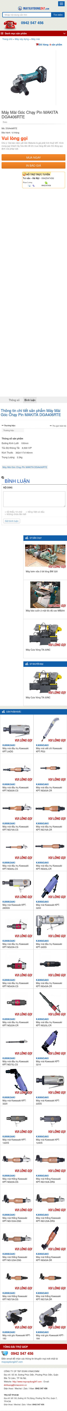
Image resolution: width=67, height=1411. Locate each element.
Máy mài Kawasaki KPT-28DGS (14, 904)
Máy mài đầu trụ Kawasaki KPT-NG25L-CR (49, 1022)
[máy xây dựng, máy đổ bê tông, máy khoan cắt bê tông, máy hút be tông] (33, 8)
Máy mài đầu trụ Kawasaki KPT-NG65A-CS (15, 787)
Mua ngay (33, 157)
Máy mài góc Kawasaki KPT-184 (50, 1335)
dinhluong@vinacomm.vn (15, 1384)
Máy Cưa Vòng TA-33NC (38, 649)
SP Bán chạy (36, 538)
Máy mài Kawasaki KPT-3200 (48, 904)
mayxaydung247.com (12, 1361)
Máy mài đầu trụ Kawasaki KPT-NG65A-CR (49, 787)
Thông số (14, 400)
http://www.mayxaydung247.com (27, 1381)
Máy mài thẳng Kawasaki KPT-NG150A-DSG (14, 1218)
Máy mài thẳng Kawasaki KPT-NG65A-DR (48, 1257)
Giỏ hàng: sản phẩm (50, 44)
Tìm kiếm (58, 14)
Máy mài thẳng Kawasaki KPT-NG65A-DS (14, 1178)
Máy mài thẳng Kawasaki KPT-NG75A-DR (48, 1296)
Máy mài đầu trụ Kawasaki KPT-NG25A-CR (15, 1022)
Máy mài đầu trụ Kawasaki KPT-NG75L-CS (15, 1061)
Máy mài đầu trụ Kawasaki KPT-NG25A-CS (15, 944)
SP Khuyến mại (36, 664)
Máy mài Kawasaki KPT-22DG (48, 1100)
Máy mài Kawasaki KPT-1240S (48, 1139)
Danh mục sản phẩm (16, 33)
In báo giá (33, 165)
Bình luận (29, 400)
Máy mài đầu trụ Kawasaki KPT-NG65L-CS (15, 865)
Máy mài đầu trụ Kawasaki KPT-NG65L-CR (49, 865)
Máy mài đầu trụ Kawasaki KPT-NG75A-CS (15, 826)
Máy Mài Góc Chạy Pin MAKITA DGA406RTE (24, 467)
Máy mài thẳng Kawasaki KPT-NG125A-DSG (14, 1257)
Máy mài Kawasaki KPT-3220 (14, 1100)
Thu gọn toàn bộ (59, 425)
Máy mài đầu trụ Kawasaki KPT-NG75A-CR (49, 826)
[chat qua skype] (46, 182)
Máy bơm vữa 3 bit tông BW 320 (42, 571)
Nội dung (7, 487)
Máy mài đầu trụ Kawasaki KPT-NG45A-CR (49, 983)
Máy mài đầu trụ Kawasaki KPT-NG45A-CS (15, 983)
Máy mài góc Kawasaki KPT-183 (16, 1335)
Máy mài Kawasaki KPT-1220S (14, 1139)
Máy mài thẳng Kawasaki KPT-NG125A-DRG (48, 1218)
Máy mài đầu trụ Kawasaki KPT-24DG (15, 748)
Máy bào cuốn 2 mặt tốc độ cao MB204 (45, 610)
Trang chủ (7, 39)
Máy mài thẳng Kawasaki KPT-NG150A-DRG (48, 1178)
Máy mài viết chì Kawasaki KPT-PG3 (49, 748)
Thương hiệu (9, 425)
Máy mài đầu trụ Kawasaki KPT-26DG (49, 944)
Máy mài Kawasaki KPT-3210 (48, 1061)
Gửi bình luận (11, 521)
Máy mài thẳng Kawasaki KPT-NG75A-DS (14, 1296)
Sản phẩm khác (13, 712)
